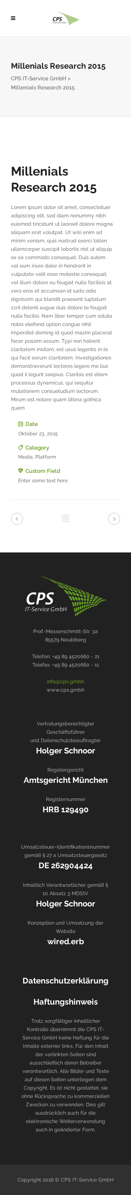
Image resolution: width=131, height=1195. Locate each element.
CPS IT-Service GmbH (38, 78)
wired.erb (65, 941)
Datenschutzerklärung (65, 980)
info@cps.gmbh (65, 681)
